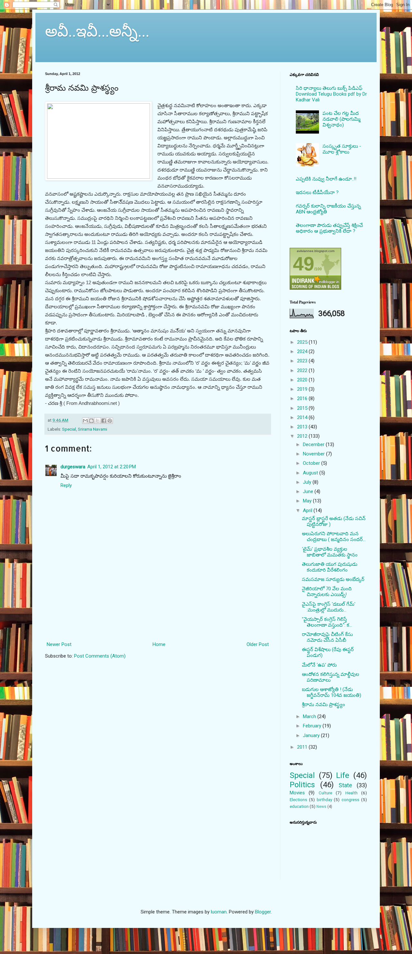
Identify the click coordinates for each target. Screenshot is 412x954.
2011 (303, 747)
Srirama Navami (92, 429)
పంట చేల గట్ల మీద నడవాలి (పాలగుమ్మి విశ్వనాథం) (341, 119)
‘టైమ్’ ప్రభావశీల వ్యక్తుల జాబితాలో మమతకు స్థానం (330, 552)
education (299, 806)
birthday (324, 799)
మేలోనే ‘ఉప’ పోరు (319, 665)
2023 (303, 361)
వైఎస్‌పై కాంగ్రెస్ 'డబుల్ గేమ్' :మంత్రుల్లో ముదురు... (328, 607)
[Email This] (85, 420)
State (345, 785)
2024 (303, 351)
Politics (302, 784)
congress (350, 799)
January (312, 735)
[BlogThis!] (91, 420)
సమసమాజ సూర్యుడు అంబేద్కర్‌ (333, 579)
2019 (303, 389)
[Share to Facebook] (103, 420)
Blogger (263, 912)
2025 (303, 342)
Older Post (258, 644)
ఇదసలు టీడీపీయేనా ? (317, 192)
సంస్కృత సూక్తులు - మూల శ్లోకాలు (342, 149)
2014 (303, 417)
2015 (303, 408)
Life (342, 775)
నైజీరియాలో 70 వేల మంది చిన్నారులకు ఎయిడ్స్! (327, 591)
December (314, 444)
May (308, 501)
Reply (66, 485)
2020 (303, 380)
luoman (219, 912)
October (312, 463)
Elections (298, 799)
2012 (303, 436)
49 (303, 264)
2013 (303, 427)
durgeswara (73, 467)
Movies (297, 793)
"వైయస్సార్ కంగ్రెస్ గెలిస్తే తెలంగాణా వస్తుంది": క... (327, 622)
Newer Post (59, 644)
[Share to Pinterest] (110, 420)
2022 (303, 370)
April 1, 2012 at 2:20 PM (111, 467)
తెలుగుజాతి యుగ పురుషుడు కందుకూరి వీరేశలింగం (329, 567)
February (313, 726)
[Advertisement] (158, 611)
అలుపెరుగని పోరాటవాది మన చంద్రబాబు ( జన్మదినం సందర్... (334, 536)
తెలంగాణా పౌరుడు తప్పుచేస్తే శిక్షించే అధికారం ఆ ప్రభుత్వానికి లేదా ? (329, 228)
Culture (325, 792)
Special (69, 429)
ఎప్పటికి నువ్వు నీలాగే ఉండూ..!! (326, 179)
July (308, 482)
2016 (303, 398)
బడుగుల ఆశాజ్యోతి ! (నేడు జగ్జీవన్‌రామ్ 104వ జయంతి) (331, 692)
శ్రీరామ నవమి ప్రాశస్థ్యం (323, 704)
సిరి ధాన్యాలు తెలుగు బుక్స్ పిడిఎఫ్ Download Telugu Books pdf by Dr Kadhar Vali (331, 94)
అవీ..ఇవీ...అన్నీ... (97, 30)
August (311, 473)
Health (351, 792)
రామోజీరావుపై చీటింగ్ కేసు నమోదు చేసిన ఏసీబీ (327, 637)
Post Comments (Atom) (100, 656)
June (308, 491)
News (321, 806)
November (314, 454)
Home (159, 644)
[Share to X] (97, 420)
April (308, 510)
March (310, 716)
